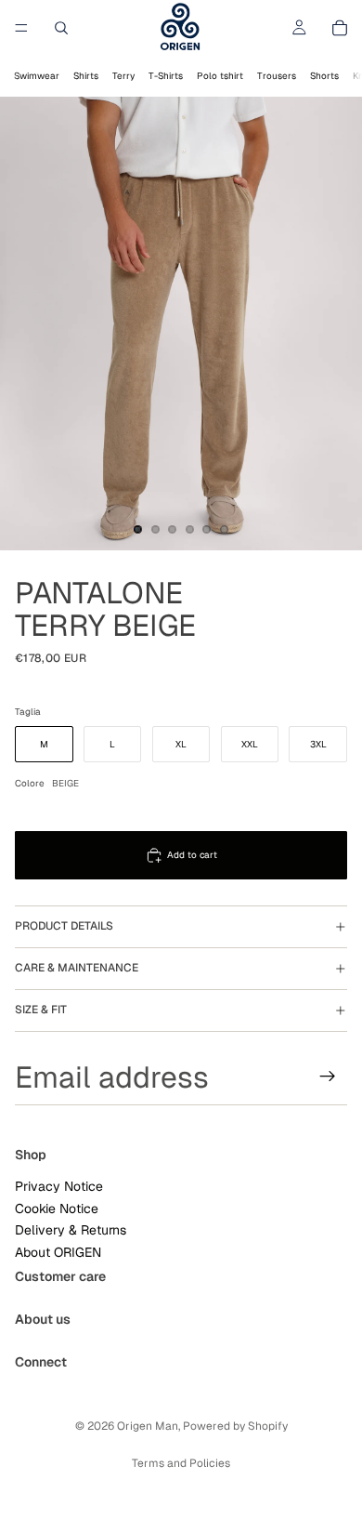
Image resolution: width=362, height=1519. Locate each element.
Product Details (64, 925)
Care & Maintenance (76, 967)
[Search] (61, 27)
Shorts (324, 76)
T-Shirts (166, 76)
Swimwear (36, 76)
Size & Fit (41, 1009)
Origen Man (147, 1426)
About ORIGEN (58, 1251)
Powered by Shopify (235, 1426)
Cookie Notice (56, 1208)
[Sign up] (327, 1076)
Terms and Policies (181, 1463)
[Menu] (21, 28)
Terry (123, 76)
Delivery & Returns (70, 1230)
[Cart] (339, 27)
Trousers (276, 76)
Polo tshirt (220, 76)
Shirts (85, 76)
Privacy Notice (59, 1186)
